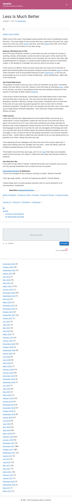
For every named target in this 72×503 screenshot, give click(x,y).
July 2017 (6, 459)
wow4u (7, 3)
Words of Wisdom (9, 195)
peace (47, 44)
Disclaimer (26, 202)
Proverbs (35, 195)
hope (44, 152)
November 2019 (9, 379)
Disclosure (36, 202)
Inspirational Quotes (11, 171)
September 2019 (9, 382)
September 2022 (9, 296)
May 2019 (6, 392)
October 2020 (8, 347)
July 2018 (6, 421)
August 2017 (7, 456)
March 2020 (7, 366)
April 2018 (6, 430)
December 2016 (9, 481)
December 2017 (9, 443)
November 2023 (9, 264)
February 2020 (8, 369)
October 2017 (8, 449)
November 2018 (9, 408)
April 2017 (6, 469)
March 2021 (7, 334)
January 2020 (8, 373)
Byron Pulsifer (14, 34)
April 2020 (7, 363)
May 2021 (6, 328)
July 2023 (6, 277)
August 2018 (7, 417)
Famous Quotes (62, 195)
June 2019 (7, 389)
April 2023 (7, 283)
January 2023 (8, 290)
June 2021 (7, 325)
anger (59, 70)
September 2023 (9, 270)
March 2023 (7, 286)
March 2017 (7, 472)
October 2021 (8, 312)
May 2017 (6, 465)
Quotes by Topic (24, 195)
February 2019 (8, 398)
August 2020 (8, 353)
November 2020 (9, 344)
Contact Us (7, 202)
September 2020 (9, 350)
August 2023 (8, 274)
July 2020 (6, 357)
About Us (16, 202)
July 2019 (6, 385)
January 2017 (8, 478)
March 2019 (7, 395)
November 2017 (9, 446)
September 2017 (9, 453)
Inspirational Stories (26, 190)
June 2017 (7, 462)
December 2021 (9, 306)
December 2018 (9, 405)
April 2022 (6, 299)
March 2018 (7, 433)
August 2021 (7, 318)
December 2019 (9, 376)
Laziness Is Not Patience (14, 214)
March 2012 (7, 491)
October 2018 (8, 411)
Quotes (5, 211)
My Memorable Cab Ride (14, 217)
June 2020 (7, 360)
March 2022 (7, 302)
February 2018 (8, 437)
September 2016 (9, 485)
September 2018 (9, 414)
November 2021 (9, 309)
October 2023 (8, 267)
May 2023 (6, 280)
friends (26, 44)
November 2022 (9, 293)
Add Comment (64, 243)
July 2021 (6, 322)
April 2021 (6, 331)
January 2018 (8, 440)
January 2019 (8, 401)
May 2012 (6, 488)
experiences (49, 73)
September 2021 (9, 315)
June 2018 (7, 424)
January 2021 (8, 341)
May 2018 (6, 427)
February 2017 (8, 475)
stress (61, 87)
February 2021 (8, 338)
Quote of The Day (47, 195)
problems (34, 92)
